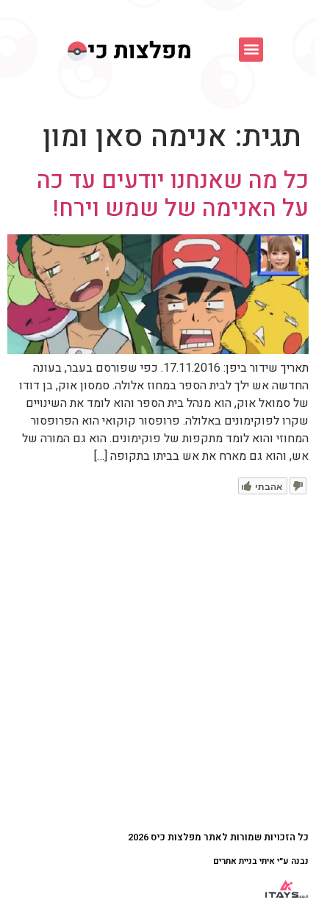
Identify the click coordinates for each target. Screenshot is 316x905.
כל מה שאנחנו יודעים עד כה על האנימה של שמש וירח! (173, 194)
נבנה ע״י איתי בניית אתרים (261, 861)
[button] (251, 49)
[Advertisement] (158, 660)
